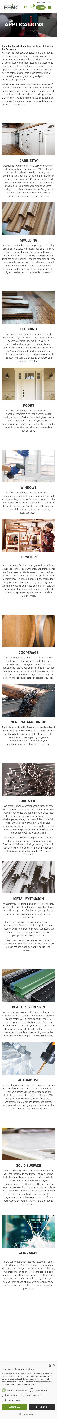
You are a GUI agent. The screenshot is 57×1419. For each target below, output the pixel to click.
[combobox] (50, 1365)
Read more (40, 1384)
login (41, 7)
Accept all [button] (14, 1407)
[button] (28, 1414)
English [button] (44, 2)
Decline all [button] (41, 1407)
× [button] (54, 1365)
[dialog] (28, 1390)
